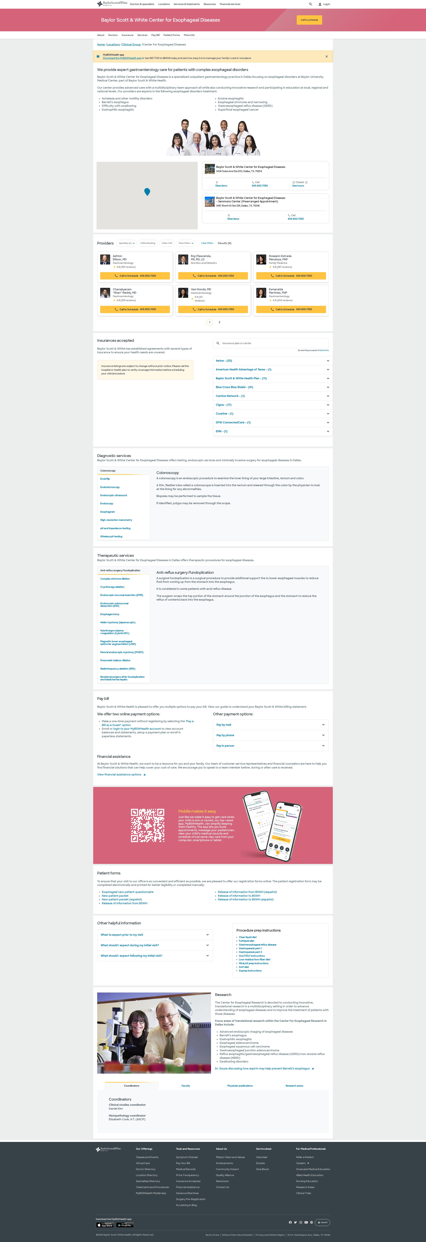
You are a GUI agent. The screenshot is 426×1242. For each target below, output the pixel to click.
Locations (164, 4)
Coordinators (131, 1085)
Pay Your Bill (183, 1163)
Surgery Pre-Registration (191, 1199)
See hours (298, 185)
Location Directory (147, 1175)
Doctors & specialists (142, 4)
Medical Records (186, 1169)
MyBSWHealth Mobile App (151, 1193)
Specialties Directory (148, 1181)
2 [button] (219, 322)
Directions (221, 185)
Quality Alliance (225, 1175)
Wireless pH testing (111, 536)
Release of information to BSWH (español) (246, 899)
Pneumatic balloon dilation (115, 660)
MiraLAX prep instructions (253, 963)
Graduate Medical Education (313, 1169)
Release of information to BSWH (239, 896)
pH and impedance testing (115, 528)
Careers (301, 1163)
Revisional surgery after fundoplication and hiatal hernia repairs (122, 678)
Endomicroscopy (110, 487)
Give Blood (262, 1169)
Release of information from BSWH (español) (247, 892)
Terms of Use (212, 1235)
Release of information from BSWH (124, 903)
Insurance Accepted (188, 1181)
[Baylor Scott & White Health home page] (112, 4)
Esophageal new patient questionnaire (127, 892)
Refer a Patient (305, 1157)
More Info (189, 35)
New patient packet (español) (122, 899)
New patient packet (115, 896)
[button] (147, 192)
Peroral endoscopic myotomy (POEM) (121, 652)
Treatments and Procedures (152, 1187)
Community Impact (227, 1169)
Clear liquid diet (248, 937)
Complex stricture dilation (115, 578)
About (100, 35)
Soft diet (244, 967)
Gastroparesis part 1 (250, 948)
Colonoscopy (107, 470)
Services (142, 35)
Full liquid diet (246, 940)
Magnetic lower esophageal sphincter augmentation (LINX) (118, 642)
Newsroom (222, 1181)
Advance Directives (187, 1193)
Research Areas (305, 1187)
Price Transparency (187, 1175)
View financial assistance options (119, 774)
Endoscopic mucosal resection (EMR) (121, 595)
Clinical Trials (303, 1193)
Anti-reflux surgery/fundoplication (120, 570)
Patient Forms (172, 35)
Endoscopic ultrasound (113, 495)
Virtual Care (143, 1163)
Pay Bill (155, 35)
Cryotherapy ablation (112, 586)
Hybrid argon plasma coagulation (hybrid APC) (114, 632)
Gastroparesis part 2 (250, 952)
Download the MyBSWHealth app (122, 58)
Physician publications (240, 1085)
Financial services (230, 4)
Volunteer (262, 1157)
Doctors (113, 35)
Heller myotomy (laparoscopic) (117, 622)
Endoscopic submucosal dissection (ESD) (114, 604)
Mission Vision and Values (230, 1157)
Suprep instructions (250, 970)
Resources (210, 4)
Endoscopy (106, 503)
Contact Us (222, 1187)
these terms (324, 350)
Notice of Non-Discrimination (237, 1235)
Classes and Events (147, 1157)
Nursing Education (307, 1181)
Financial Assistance (188, 1187)
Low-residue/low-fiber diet (254, 959)
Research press (294, 1085)
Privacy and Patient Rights (270, 1235)
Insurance (127, 35)
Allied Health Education (309, 1175)
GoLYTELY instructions (252, 955)
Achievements (224, 1163)
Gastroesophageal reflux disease (257, 944)
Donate (260, 1163)
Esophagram (107, 511)
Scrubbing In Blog (186, 1205)
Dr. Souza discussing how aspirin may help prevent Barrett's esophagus (262, 1068)
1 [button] (209, 322)
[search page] (310, 4)
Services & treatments (187, 4)
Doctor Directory (145, 1169)
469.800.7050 (260, 185)
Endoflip (105, 478)
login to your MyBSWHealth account (137, 729)
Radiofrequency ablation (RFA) (117, 668)
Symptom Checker (187, 1157)
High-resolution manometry (116, 519)
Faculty (186, 1085)
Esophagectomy (109, 614)
